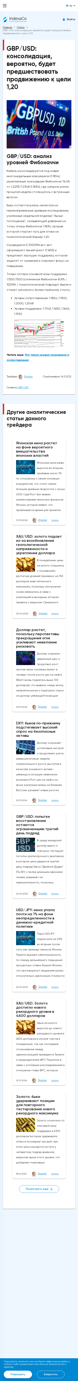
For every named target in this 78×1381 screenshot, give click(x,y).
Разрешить (18, 1374)
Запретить (51, 1374)
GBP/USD (23, 387)
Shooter (28, 376)
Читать (54, 520)
